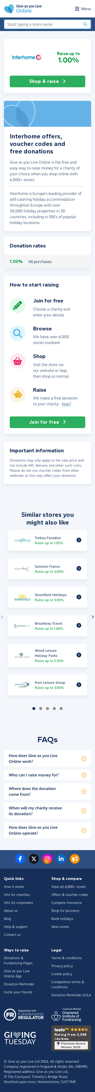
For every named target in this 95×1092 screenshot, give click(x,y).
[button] (27, 57)
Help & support (16, 927)
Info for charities (17, 895)
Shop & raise (44, 81)
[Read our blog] (75, 861)
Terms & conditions (66, 958)
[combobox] (42, 24)
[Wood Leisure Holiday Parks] (78, 655)
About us (11, 911)
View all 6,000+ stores (68, 887)
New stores (60, 927)
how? (66, 403)
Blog (7, 919)
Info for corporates (18, 903)
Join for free (44, 422)
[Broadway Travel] (78, 625)
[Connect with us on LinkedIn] (61, 861)
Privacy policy (62, 966)
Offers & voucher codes (69, 895)
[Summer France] (78, 568)
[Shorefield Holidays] (78, 597)
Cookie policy (61, 974)
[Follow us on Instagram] (47, 861)
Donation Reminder (19, 984)
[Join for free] (17, 311)
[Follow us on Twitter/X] (34, 861)
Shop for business (65, 911)
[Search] (85, 24)
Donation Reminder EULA (71, 995)
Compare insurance (66, 903)
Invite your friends (18, 992)
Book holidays (62, 919)
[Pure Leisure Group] (78, 685)
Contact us (12, 935)
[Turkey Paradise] (78, 540)
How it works (14, 887)
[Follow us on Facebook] (20, 861)
